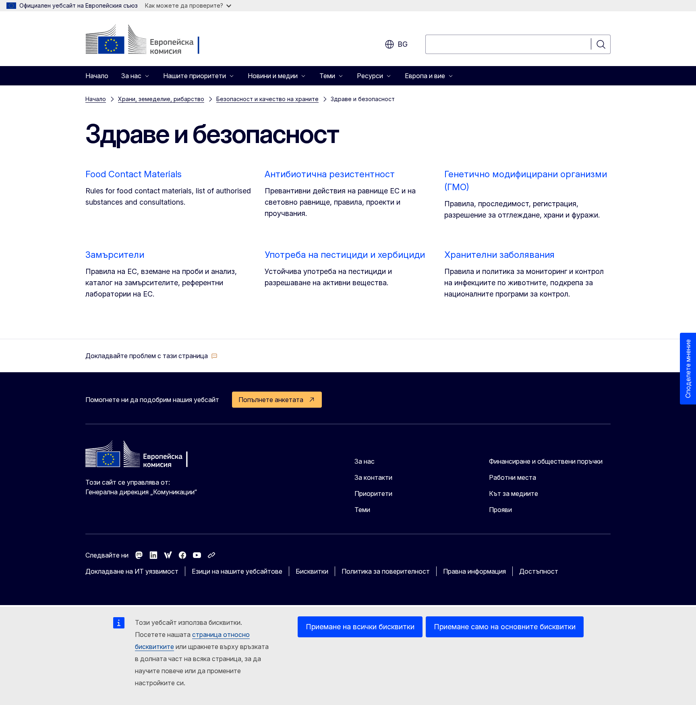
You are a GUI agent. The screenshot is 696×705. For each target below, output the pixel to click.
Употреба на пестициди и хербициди (345, 254)
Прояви (500, 510)
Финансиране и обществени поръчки (546, 461)
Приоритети (373, 493)
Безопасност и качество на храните (267, 98)
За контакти (373, 477)
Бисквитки (312, 571)
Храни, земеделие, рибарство (161, 98)
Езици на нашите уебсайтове (237, 571)
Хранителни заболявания (499, 254)
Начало (96, 76)
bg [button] (403, 44)
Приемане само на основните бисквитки (505, 626)
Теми (362, 510)
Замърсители (114, 254)
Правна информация (474, 571)
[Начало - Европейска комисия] (150, 40)
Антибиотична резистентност (330, 174)
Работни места (512, 477)
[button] (151, 355)
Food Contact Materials (133, 174)
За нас (364, 461)
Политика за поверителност (386, 571)
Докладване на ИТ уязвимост (131, 571)
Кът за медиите (513, 493)
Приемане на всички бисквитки (360, 626)
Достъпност (538, 571)
